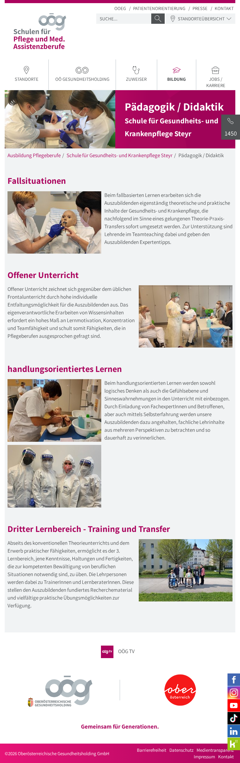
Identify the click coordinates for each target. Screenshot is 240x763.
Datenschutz (181, 750)
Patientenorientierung (159, 8)
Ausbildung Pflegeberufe (34, 155)
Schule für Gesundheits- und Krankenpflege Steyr (119, 155)
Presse (200, 8)
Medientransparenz (215, 750)
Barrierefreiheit (151, 750)
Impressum (204, 757)
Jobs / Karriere (215, 82)
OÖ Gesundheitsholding (82, 79)
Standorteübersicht (201, 19)
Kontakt (224, 8)
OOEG (120, 8)
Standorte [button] (26, 79)
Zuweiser (136, 79)
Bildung (181, 80)
